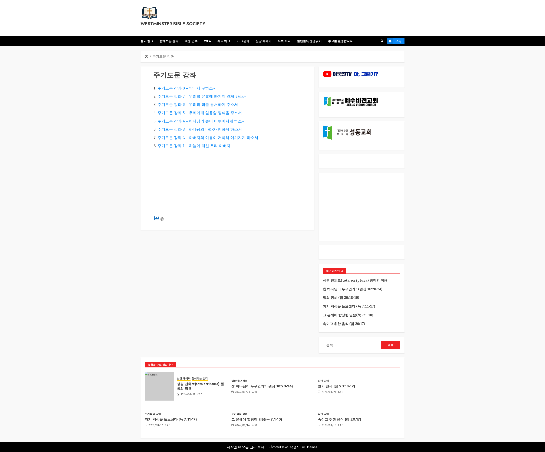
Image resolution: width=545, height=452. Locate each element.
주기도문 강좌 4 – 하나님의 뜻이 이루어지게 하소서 (202, 120)
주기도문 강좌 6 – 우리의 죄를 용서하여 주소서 (198, 104)
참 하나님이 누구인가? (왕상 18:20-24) (352, 289)
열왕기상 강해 (239, 381)
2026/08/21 (328, 392)
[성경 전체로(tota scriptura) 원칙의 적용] (159, 386)
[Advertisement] (227, 183)
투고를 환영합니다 (340, 41)
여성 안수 (191, 41)
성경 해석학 (184, 378)
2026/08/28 (188, 394)
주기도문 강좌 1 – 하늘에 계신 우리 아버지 (194, 145)
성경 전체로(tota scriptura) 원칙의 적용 (355, 280)
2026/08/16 (156, 425)
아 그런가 (243, 41)
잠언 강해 (323, 381)
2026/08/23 (242, 392)
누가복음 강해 (153, 414)
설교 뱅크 (147, 41)
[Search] (382, 41)
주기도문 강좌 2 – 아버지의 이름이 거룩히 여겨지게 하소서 (208, 137)
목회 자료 (284, 41)
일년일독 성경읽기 (309, 41)
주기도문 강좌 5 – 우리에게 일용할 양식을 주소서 (200, 112)
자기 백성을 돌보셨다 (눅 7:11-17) (349, 306)
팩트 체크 (223, 41)
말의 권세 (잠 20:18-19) (341, 297)
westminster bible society (173, 24)
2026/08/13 (328, 425)
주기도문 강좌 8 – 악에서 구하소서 (187, 88)
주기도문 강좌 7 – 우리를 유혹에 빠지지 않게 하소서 (202, 96)
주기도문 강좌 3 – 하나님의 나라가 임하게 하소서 (200, 129)
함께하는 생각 (169, 41)
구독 (398, 41)
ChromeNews (278, 447)
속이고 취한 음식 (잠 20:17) (344, 323)
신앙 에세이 (263, 41)
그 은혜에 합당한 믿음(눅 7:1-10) (348, 315)
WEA (207, 41)
